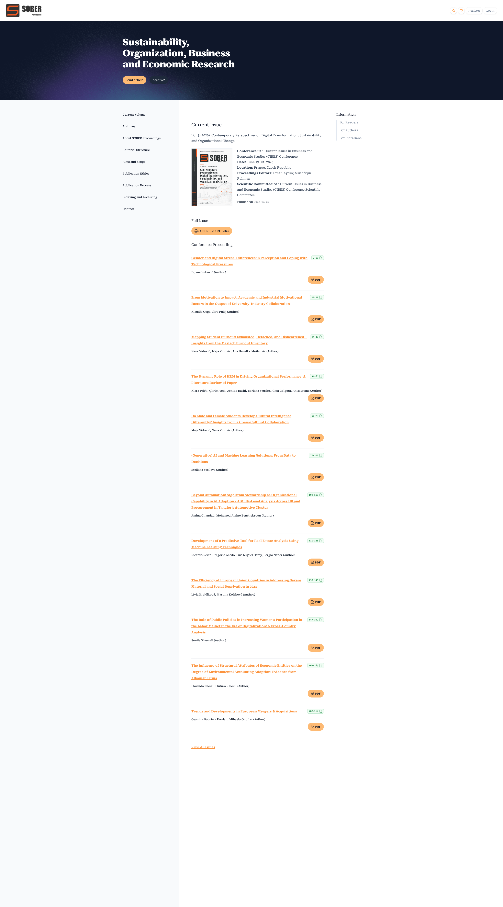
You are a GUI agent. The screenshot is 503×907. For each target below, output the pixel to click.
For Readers (349, 122)
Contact (128, 208)
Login (490, 10)
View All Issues (203, 747)
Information (346, 114)
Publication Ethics (136, 173)
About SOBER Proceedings (142, 138)
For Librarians (351, 138)
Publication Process (137, 185)
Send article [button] (134, 80)
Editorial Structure (136, 150)
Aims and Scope (134, 161)
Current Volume (134, 114)
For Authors (349, 130)
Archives (159, 80)
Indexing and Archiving (140, 197)
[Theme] (461, 10)
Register (474, 10)
